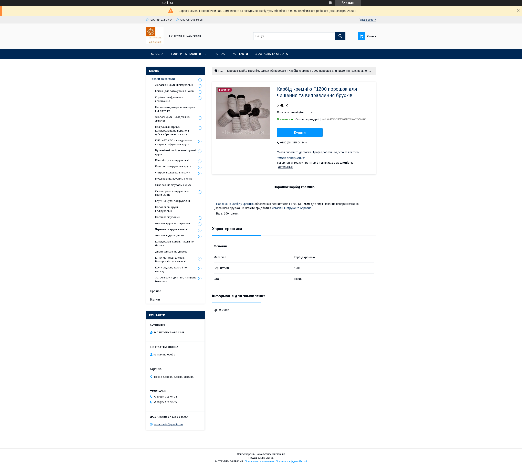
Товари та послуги (186, 53)
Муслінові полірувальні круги (173, 178)
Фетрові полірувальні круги (172, 172)
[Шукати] (340, 36)
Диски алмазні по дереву (171, 251)
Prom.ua (280, 454)
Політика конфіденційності (291, 461)
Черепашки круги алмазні (171, 229)
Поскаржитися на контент (259, 461)
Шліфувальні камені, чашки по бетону (174, 243)
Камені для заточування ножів (174, 91)
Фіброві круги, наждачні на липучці (172, 118)
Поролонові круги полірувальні (166, 209)
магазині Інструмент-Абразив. (292, 208)
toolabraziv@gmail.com (168, 424)
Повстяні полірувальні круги (173, 166)
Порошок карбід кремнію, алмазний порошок (256, 70)
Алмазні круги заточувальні (172, 223)
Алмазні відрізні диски (169, 235)
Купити (300, 132)
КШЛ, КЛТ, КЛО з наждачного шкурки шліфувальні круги (173, 142)
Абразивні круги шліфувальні (174, 84)
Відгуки (155, 299)
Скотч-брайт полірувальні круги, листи (172, 193)
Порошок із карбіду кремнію (235, 204)
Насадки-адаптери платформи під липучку (175, 109)
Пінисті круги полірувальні (172, 160)
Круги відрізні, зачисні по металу (171, 269)
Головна (156, 53)
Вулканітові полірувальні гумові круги (175, 152)
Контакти (240, 53)
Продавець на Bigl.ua (261, 457)
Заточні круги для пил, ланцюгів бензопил (175, 279)
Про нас (218, 53)
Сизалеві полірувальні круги (173, 185)
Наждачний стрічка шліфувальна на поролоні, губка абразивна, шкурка (172, 130)
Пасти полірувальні (167, 217)
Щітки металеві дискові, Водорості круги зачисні (170, 259)
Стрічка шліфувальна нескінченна (169, 99)
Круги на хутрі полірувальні (172, 200)
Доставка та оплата (271, 53)
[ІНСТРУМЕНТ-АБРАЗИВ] (155, 43)
